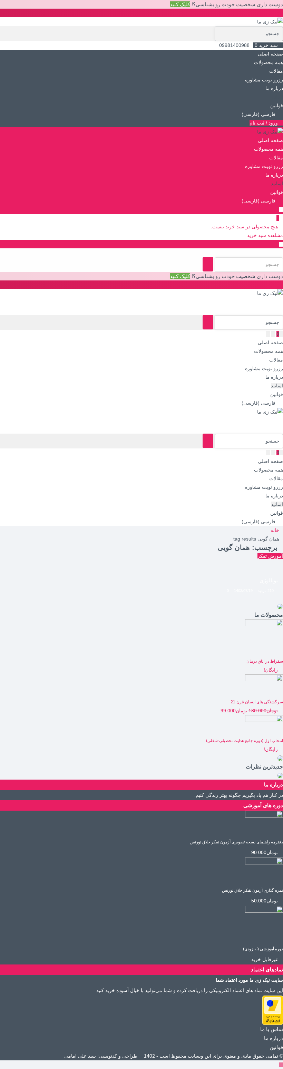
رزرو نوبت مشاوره (264, 79)
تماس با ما (271, 1029)
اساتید (277, 97)
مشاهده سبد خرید (265, 235)
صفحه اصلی (270, 54)
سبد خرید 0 (266, 45)
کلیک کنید (180, 4)
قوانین (276, 105)
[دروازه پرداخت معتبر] (272, 1009)
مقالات (276, 71)
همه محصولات (268, 62)
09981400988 (234, 45)
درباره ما (274, 88)
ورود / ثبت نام (264, 123)
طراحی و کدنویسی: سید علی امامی (101, 1056)
